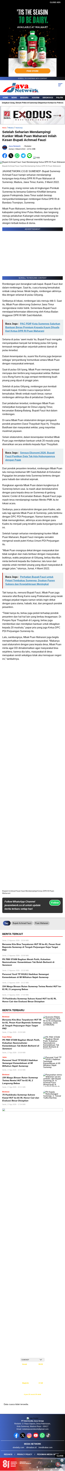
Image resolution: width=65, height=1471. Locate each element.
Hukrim (35, 98)
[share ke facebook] (5, 157)
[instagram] (29, 1437)
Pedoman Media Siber (48, 1454)
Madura (24, 98)
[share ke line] (30, 157)
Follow (55, 902)
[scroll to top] (60, 1453)
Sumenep (19, 128)
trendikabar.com (45, 1447)
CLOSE (60, 1456)
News (14, 98)
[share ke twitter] (11, 157)
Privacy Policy (24, 1454)
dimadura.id (31, 1447)
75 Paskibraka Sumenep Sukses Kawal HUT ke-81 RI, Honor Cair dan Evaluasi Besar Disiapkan (20, 1098)
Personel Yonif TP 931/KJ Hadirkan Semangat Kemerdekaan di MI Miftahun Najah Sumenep (20, 1063)
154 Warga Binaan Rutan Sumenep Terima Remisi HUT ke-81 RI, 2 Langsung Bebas (20, 1081)
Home (5, 98)
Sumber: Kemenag (32, 1397)
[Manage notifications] (57, 1464)
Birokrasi (48, 98)
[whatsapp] (42, 1437)
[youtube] (36, 1437)
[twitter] (23, 1437)
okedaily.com (18, 1447)
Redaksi (8, 1454)
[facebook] (17, 1437)
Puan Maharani (41, 923)
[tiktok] (48, 1437)
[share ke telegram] (23, 157)
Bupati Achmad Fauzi (22, 923)
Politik (59, 98)
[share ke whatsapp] (18, 157)
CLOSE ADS (55, 2)
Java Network (15, 146)
